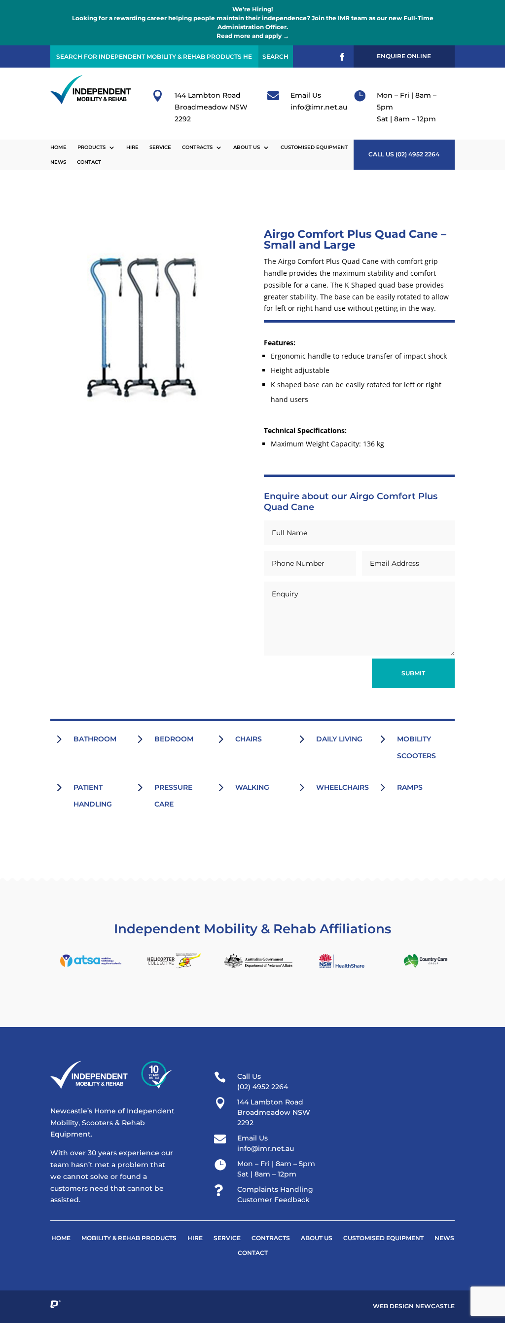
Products (91, 147)
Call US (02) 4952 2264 (403, 154)
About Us (246, 147)
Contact (89, 162)
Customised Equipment (314, 147)
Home (58, 147)
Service (160, 147)
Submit (413, 673)
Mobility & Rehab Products (129, 1238)
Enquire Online (404, 56)
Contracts (197, 147)
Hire (132, 147)
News (58, 162)
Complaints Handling (275, 1189)
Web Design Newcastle (414, 1306)
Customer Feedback (273, 1199)
